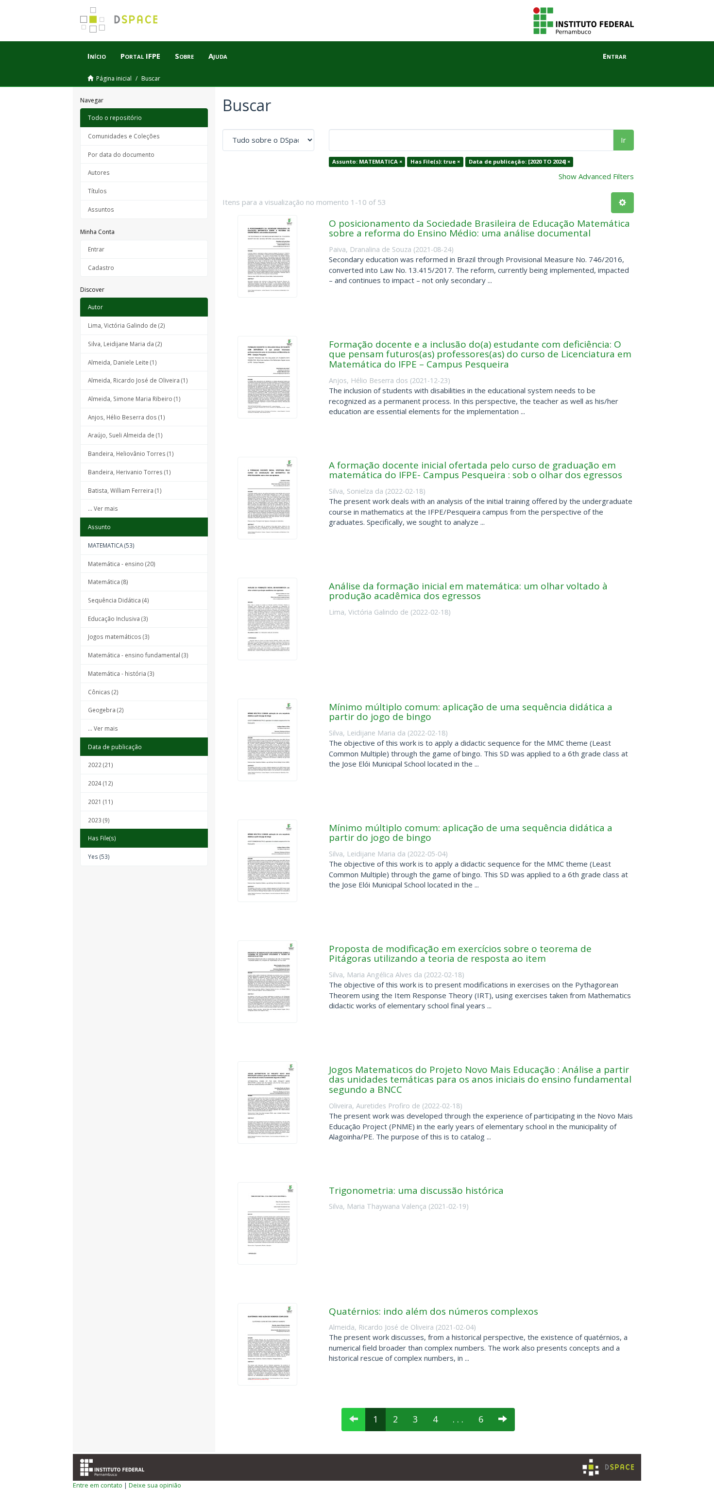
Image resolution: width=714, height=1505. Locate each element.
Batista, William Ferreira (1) (125, 490)
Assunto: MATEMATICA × (367, 161)
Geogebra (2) (106, 710)
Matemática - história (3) (121, 673)
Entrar (96, 249)
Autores (99, 172)
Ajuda (217, 56)
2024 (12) (100, 783)
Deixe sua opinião (155, 1485)
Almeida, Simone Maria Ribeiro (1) (134, 398)
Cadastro (101, 267)
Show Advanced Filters (596, 176)
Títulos (97, 191)
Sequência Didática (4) (118, 600)
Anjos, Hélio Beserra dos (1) (126, 417)
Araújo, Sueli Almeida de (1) (125, 435)
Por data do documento (121, 154)
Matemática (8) (108, 581)
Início (96, 56)
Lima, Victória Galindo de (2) (126, 325)
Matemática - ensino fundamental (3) (138, 655)
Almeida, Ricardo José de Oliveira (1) (138, 380)
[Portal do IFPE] (583, 20)
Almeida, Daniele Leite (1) (122, 362)
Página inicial (114, 78)
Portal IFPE (140, 56)
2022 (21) (100, 765)
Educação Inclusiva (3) (118, 618)
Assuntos (101, 209)
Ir (623, 140)
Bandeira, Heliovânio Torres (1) (131, 453)
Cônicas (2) (103, 692)
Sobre (184, 56)
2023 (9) (99, 820)
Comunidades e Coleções (124, 136)
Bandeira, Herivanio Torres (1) (129, 472)
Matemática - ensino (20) (121, 564)
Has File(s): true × (435, 161)
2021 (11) (100, 801)
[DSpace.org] (608, 1467)
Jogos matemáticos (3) (119, 636)
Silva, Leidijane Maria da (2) (125, 344)
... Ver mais (103, 508)
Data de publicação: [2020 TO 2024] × (519, 161)
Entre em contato (97, 1485)
